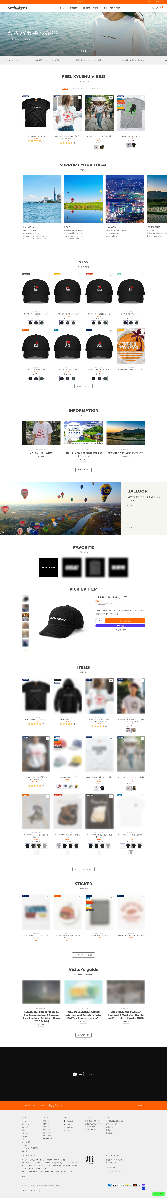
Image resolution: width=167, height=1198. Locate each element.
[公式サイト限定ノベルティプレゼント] (83, 2)
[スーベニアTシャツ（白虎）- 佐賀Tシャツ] (131, 812)
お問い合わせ (26, 1139)
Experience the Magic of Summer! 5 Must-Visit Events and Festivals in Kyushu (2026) (125, 1014)
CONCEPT (86, 8)
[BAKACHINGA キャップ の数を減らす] (97, 621)
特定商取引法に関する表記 (114, 1121)
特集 (23, 1130)
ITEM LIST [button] (130, 505)
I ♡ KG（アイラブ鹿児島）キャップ (36, 314)
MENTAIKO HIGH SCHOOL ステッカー (131, 935)
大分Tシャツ (47, 1133)
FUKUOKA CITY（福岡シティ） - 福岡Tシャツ (99, 778)
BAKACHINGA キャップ (111, 597)
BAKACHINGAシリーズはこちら (134, 60)
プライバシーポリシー (113, 1124)
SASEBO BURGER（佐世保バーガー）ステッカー (68, 937)
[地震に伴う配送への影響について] (126, 433)
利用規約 (109, 1133)
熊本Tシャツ (47, 1130)
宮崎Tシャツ (47, 1136)
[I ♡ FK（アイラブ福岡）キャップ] (99, 346)
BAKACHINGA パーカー (67, 719)
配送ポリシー (110, 1130)
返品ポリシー (110, 1127)
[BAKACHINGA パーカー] (67, 696)
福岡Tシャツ (47, 1121)
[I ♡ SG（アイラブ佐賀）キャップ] (67, 346)
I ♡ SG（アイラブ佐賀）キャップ (68, 369)
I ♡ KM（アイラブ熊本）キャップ (99, 314)
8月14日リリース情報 (41, 452)
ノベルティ (25, 1145)
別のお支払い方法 (120, 630)
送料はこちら (101, 604)
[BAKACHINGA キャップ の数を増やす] (102, 621)
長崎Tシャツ (47, 1127)
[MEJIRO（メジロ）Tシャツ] (131, 113)
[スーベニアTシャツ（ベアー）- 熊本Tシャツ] (67, 812)
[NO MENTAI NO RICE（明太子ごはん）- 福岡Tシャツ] (36, 754)
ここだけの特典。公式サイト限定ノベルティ (91, 60)
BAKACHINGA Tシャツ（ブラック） (36, 136)
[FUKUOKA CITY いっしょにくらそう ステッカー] (36, 912)
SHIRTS (62, 8)
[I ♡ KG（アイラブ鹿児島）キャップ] (36, 291)
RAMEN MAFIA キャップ (68, 777)
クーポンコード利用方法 (30, 1148)
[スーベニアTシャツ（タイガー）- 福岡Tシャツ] (99, 113)
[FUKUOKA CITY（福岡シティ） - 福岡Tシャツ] (99, 754)
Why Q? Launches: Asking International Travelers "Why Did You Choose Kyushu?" (83, 1014)
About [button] (23, 1176)
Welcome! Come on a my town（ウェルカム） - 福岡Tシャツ (131, 720)
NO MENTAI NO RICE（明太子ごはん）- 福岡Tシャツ (36, 778)
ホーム (24, 1121)
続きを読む (41, 456)
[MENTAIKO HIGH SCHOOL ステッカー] (131, 912)
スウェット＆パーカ (79, 88)
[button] (15, 46)
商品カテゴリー (27, 1124)
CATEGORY (74, 8)
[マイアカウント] (157, 8)
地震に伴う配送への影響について (126, 452)
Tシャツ (65, 88)
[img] (34, 141)
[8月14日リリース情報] (41, 433)
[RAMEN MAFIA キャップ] (67, 754)
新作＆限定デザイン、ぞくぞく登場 (46, 60)
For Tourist (25, 1136)
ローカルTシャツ (36, 133)
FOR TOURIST (115, 8)
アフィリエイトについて (93, 1129)
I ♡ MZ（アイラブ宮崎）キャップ (68, 314)
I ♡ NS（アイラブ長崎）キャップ (36, 369)
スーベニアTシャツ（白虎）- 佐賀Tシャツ (131, 836)
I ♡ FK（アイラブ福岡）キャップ (99, 369)
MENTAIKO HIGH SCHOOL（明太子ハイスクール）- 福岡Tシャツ (67, 137)
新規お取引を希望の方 (92, 1121)
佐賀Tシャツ (47, 1124)
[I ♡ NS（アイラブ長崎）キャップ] (36, 346)
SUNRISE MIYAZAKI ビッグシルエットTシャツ (131, 371)
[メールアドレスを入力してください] (122, 1171)
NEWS (105, 8)
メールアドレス (110, 1167)
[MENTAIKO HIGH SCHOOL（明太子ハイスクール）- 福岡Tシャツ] (67, 113)
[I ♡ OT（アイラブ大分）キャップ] (131, 291)
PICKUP (95, 8)
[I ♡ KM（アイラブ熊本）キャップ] (99, 291)
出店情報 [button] (140, 1105)
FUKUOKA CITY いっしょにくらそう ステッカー (36, 937)
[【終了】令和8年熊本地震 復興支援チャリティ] (83, 433)
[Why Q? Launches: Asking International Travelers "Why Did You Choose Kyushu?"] (83, 992)
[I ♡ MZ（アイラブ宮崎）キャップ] (67, 291)
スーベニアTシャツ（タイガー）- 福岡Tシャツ (99, 137)
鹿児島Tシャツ (47, 1139)
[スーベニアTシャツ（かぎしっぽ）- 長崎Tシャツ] (36, 812)
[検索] (153, 8)
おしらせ (24, 1133)
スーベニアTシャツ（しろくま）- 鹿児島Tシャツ (99, 836)
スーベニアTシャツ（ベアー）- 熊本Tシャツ (68, 836)
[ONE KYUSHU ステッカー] (99, 912)
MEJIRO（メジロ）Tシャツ (131, 136)
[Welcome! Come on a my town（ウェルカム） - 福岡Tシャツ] (131, 696)
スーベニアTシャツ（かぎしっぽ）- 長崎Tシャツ (36, 836)
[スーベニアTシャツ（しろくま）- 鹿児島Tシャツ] (99, 812)
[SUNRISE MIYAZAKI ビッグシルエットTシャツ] (131, 346)
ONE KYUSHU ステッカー (99, 935)
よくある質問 (26, 1142)
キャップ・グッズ (98, 88)
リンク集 (24, 1151)
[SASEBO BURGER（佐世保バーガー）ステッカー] (67, 912)
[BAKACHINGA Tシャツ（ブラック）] (36, 113)
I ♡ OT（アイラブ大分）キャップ (131, 314)
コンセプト (25, 1127)
